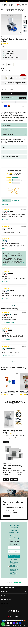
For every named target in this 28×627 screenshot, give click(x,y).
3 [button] (14, 305)
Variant (3, 68)
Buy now (6, 442)
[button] (4, 43)
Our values (6, 516)
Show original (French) (9, 322)
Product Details (7, 125)
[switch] (14, 77)
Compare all (14, 479)
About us (4, 591)
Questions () (16, 200)
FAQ (4, 147)
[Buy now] (9, 419)
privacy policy (14, 575)
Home (2, 9)
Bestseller (5, 603)
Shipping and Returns (8, 134)
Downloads (6, 152)
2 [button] (12, 305)
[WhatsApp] (3, 624)
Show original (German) (10, 339)
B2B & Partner (6, 599)
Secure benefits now (14, 556)
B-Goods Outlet (6, 607)
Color (3, 62)
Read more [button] (5, 219)
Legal (3, 595)
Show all (6, 479)
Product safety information (10, 156)
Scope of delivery (7, 129)
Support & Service (7, 587)
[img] (5, 209)
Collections (6, 9)
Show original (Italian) (9, 355)
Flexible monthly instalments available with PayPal (14, 108)
